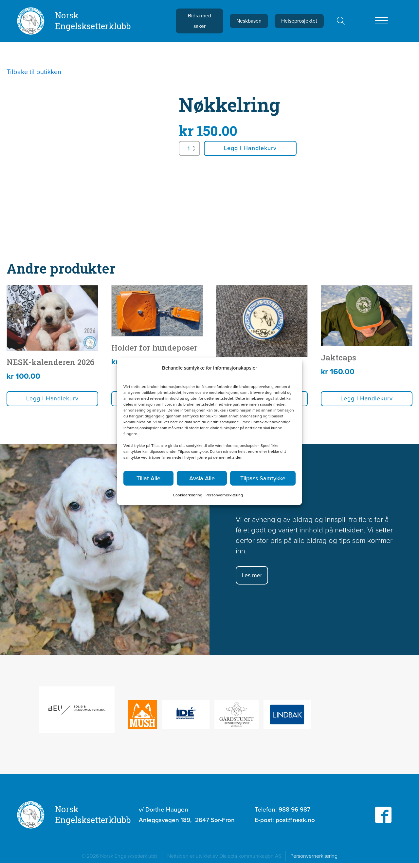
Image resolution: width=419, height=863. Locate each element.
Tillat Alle (148, 478)
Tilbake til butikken (34, 72)
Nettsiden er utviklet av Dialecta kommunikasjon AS (226, 856)
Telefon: (282, 809)
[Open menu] (381, 21)
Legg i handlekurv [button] (52, 398)
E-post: (285, 820)
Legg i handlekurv (250, 148)
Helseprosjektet (299, 21)
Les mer (252, 575)
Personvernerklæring (224, 495)
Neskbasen (249, 21)
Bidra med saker (199, 21)
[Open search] (341, 21)
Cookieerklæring (187, 495)
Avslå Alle (202, 478)
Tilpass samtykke (262, 478)
